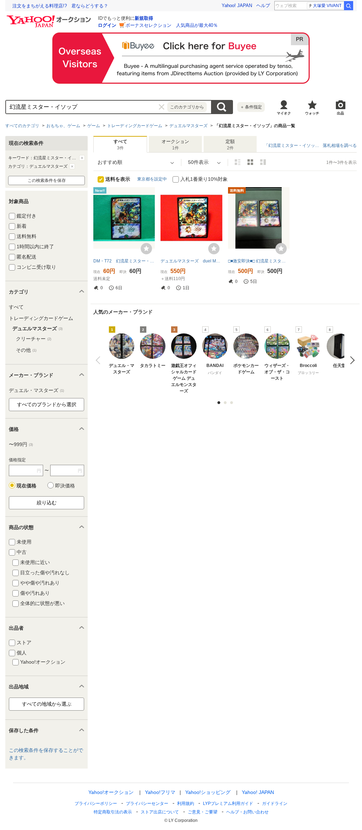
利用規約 (185, 803)
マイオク (284, 113)
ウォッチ (312, 113)
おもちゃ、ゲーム (63, 125)
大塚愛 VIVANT (327, 5)
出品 (340, 113)
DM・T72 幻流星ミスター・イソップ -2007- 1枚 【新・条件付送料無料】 (124, 261)
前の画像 (99, 360)
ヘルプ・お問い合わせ (247, 812)
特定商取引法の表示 (113, 812)
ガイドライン (274, 803)
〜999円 (21, 444)
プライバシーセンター (147, 803)
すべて (16, 307)
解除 (82, 158)
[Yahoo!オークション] (49, 17)
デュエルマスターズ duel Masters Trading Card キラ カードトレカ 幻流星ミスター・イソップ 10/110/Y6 (191, 261)
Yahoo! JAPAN (237, 5)
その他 (26, 350)
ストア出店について (160, 812)
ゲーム (93, 125)
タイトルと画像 (237, 162)
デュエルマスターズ (188, 125)
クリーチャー (33, 339)
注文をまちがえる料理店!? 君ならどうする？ (60, 5)
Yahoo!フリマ (160, 792)
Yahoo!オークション (111, 792)
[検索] (348, 5)
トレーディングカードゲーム (134, 125)
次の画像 (350, 360)
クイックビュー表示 (263, 162)
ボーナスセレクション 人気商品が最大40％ (171, 25)
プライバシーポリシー (96, 803)
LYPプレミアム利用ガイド (228, 803)
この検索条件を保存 (47, 180)
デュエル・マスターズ (36, 390)
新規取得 (144, 18)
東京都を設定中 (152, 179)
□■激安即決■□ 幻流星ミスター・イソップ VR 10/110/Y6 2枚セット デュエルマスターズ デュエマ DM (259, 261)
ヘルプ (263, 5)
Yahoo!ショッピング (207, 792)
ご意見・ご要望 (202, 812)
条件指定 (251, 107)
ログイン (107, 25)
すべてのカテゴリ (22, 125)
